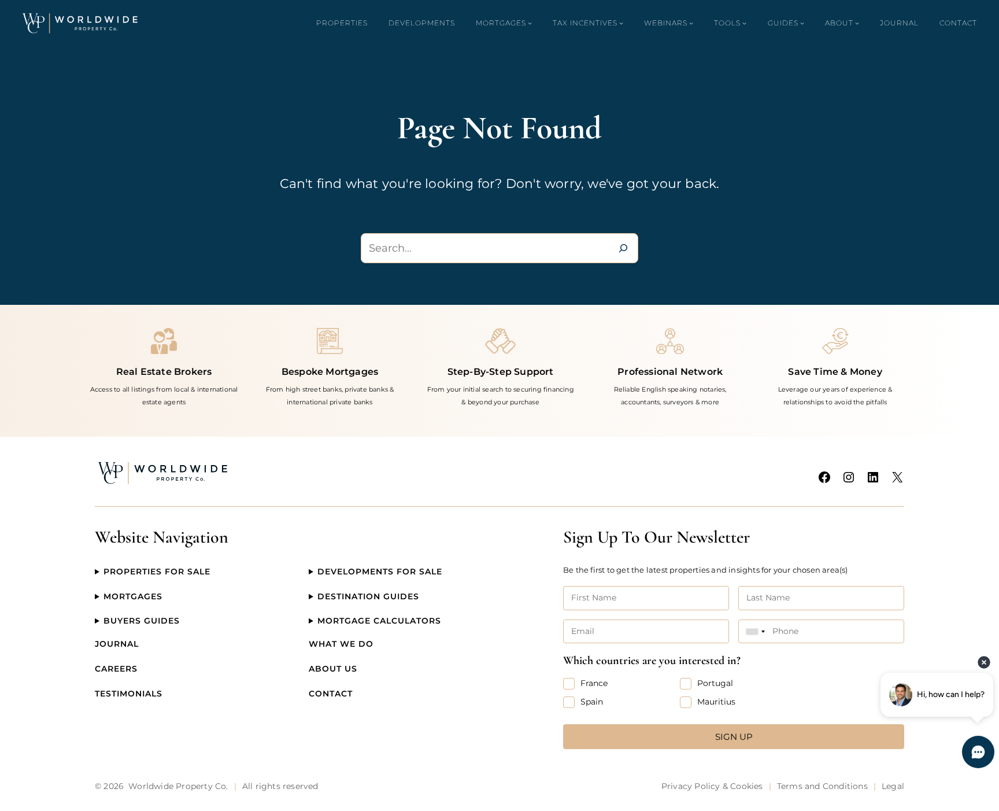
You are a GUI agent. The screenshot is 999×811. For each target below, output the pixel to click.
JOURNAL (117, 644)
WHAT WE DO (341, 644)
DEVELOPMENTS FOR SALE (379, 571)
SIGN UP (734, 736)
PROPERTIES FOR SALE (156, 571)
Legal (893, 786)
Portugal (715, 683)
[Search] (623, 248)
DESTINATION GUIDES (368, 596)
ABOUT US (333, 668)
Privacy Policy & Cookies (712, 786)
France (594, 683)
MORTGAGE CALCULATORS (379, 620)
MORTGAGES (132, 596)
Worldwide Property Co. (178, 786)
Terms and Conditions (822, 786)
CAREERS (116, 668)
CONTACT (331, 693)
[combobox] (755, 631)
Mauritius (716, 701)
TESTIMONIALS (128, 693)
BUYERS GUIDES (141, 620)
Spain (591, 701)
